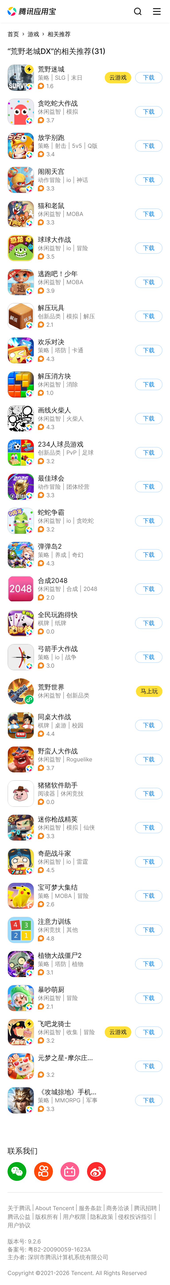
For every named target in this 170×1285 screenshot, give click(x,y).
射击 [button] (60, 145)
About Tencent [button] (54, 1208)
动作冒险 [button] (49, 179)
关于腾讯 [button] (19, 1208)
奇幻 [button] (77, 554)
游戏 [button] (33, 34)
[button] (32, 11)
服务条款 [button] (90, 1208)
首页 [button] (13, 34)
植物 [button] (77, 963)
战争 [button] (71, 657)
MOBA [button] (74, 213)
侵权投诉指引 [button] (135, 1216)
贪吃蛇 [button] (85, 520)
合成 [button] (72, 588)
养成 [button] (60, 554)
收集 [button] (72, 1032)
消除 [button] (72, 384)
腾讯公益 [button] (19, 1216)
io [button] (68, 179)
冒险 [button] (82, 248)
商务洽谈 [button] (117, 1208)
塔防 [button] (60, 350)
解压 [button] (89, 316)
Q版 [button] (93, 145)
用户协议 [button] (19, 1225)
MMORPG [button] (68, 1100)
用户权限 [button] (74, 1216)
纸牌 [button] (60, 623)
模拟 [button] (72, 111)
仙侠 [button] (89, 827)
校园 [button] (77, 725)
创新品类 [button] (49, 316)
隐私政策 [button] (101, 1216)
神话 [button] (82, 179)
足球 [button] (88, 452)
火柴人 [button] (75, 418)
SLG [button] (60, 77)
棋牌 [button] (43, 623)
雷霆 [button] (82, 861)
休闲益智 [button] (49, 111)
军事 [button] (92, 1100)
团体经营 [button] (77, 486)
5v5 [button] (77, 145)
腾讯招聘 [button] (145, 1208)
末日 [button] (77, 77)
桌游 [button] (60, 725)
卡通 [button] (77, 350)
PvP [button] (71, 452)
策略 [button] (43, 77)
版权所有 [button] (46, 1216)
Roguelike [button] (79, 759)
